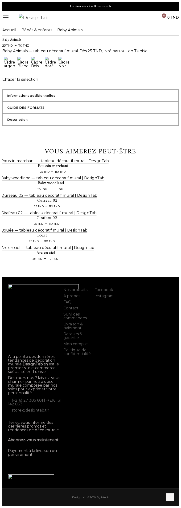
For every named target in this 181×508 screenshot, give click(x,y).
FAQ (67, 302)
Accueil (9, 30)
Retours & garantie (72, 336)
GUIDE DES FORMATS (26, 107)
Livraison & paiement (73, 326)
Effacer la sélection (20, 79)
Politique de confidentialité (77, 352)
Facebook (103, 290)
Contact (70, 308)
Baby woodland (51, 183)
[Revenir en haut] (170, 497)
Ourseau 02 (47, 200)
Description (17, 119)
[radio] (9, 64)
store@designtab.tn (30, 410)
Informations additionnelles (31, 95)
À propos (71, 296)
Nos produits (75, 290)
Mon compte (75, 344)
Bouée (42, 235)
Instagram (104, 296)
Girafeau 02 (47, 218)
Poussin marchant (53, 166)
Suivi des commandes (75, 316)
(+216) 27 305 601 (27, 400)
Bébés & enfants (36, 30)
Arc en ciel (46, 252)
